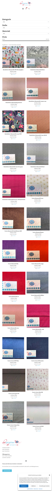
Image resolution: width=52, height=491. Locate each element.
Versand (14, 74)
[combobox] (26, 22)
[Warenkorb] (26, 8)
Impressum (40, 488)
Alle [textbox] (4, 21)
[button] (49, 475)
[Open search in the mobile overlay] (29, 8)
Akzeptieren (23, 486)
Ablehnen (33, 486)
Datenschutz (36, 488)
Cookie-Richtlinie (30, 488)
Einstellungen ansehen (44, 486)
